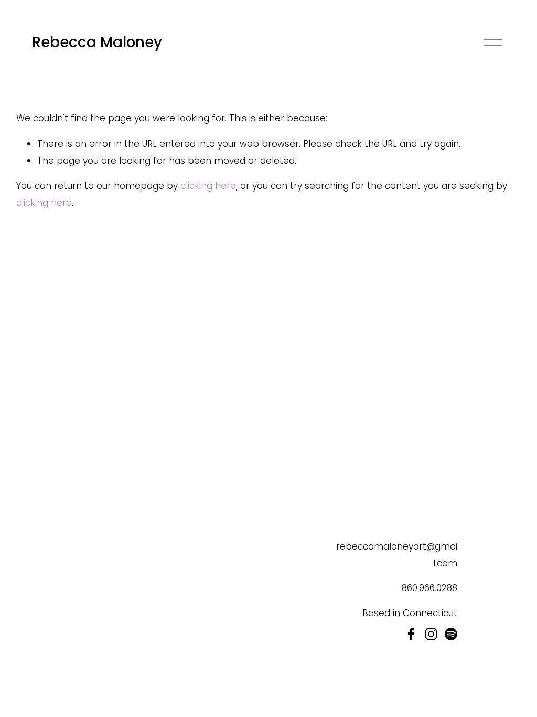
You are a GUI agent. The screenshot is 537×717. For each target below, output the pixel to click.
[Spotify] (451, 634)
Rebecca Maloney (97, 42)
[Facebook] (411, 634)
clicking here (208, 186)
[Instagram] (431, 634)
